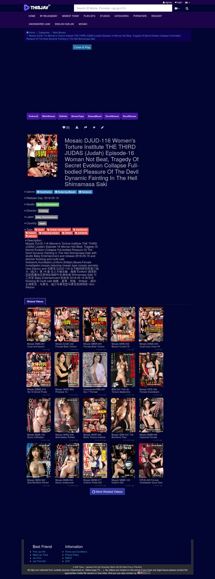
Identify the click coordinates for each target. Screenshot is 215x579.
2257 (67, 561)
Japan (42, 223)
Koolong (43, 210)
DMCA (68, 557)
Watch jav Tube (40, 554)
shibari (68, 232)
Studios (105, 15)
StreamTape (77, 116)
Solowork (86, 191)
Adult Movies (59, 32)
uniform (32, 235)
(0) (67, 127)
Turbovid (33, 116)
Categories (121, 15)
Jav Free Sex (39, 561)
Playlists (89, 15)
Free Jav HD (39, 551)
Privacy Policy (72, 554)
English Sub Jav (64, 24)
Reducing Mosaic (66, 191)
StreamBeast (95, 116)
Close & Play (82, 47)
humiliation (81, 229)
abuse (40, 229)
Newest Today (70, 15)
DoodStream (112, 116)
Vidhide (63, 116)
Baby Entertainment (47, 204)
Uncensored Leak (39, 24)
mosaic (32, 232)
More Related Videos (108, 491)
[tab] (35, 301)
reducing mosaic (50, 232)
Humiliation (45, 191)
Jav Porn (37, 557)
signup (168, 2)
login (179, 2)
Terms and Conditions (76, 551)
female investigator (59, 229)
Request (156, 15)
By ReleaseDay (48, 15)
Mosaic (83, 24)
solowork (82, 232)
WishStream (48, 116)
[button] (187, 2)
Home (32, 15)
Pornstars (140, 15)
